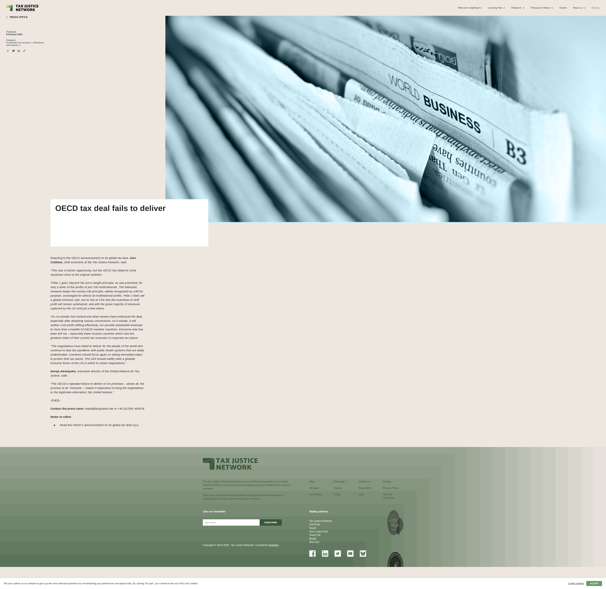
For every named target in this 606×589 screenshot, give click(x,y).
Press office (364, 488)
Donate (596, 7)
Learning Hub (495, 7)
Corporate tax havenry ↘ (19, 42)
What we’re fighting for (469, 7)
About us (577, 7)
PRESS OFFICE (19, 17)
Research (516, 7)
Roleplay (274, 545)
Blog (312, 481)
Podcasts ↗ (340, 481)
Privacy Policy (391, 488)
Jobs (361, 494)
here (135, 425)
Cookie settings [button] (576, 583)
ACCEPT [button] (594, 583)
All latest (314, 488)
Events (563, 7)
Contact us (364, 481)
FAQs (337, 494)
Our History (315, 494)
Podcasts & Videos (540, 7)
